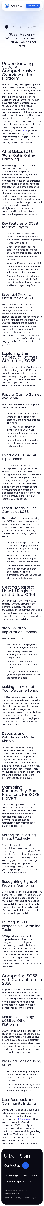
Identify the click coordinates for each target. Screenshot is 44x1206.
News (25, 1175)
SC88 (25, 130)
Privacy (18, 1198)
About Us (9, 1198)
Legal (34, 1198)
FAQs (34, 1175)
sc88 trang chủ (23, 1119)
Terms (26, 1198)
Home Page (12, 1175)
